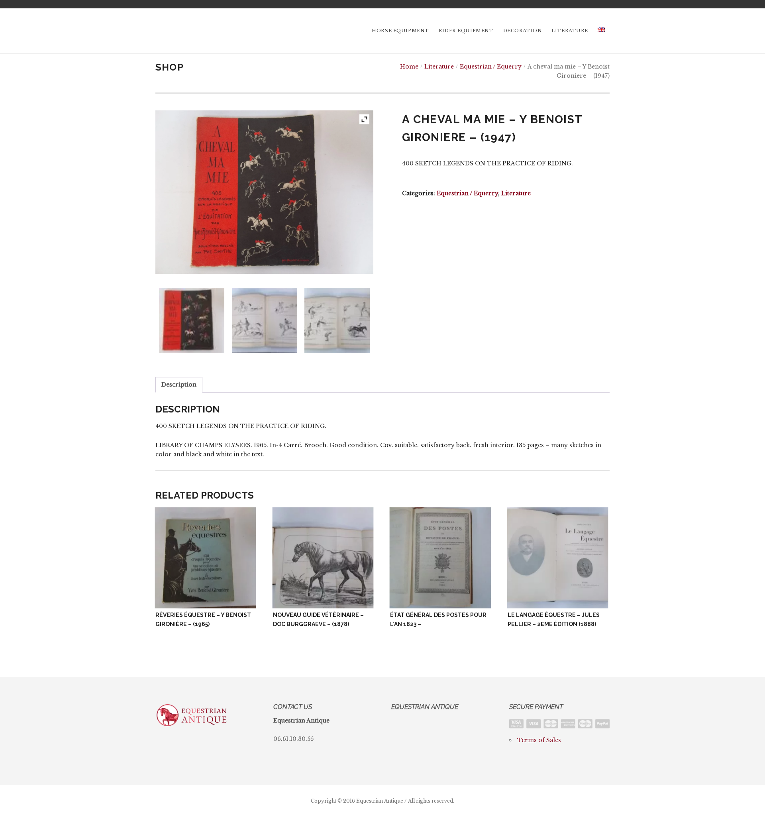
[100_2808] (264, 320)
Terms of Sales (539, 740)
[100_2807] (191, 320)
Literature (569, 30)
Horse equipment (400, 30)
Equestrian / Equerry (491, 66)
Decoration (522, 30)
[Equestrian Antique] (192, 31)
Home (409, 66)
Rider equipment (466, 30)
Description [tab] (178, 384)
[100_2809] (337, 320)
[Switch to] (601, 30)
